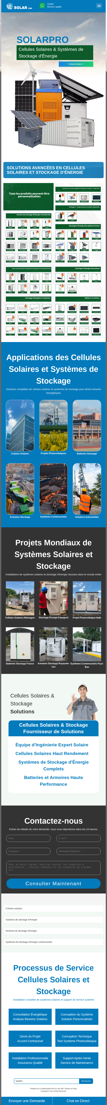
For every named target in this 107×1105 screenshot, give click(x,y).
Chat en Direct (78, 1101)
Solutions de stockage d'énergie (21, 919)
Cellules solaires (14, 908)
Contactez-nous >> (76, 64)
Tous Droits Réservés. (58, 1091)
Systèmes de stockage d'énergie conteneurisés (29, 942)
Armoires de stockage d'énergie (21, 931)
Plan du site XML (57, 1089)
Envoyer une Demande (27, 1101)
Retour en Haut (71, 1089)
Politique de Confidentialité (40, 1089)
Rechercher (86, 1081)
